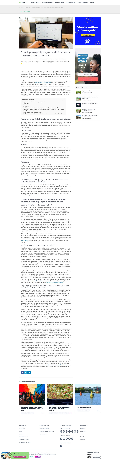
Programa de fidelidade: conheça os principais (34, 102)
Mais (43, 413)
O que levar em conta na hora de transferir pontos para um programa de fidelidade (43, 109)
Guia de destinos (86, 410)
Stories (92, 2)
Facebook (82, 428)
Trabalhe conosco (23, 436)
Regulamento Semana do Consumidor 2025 (88, 110)
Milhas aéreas (63, 59)
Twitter (82, 434)
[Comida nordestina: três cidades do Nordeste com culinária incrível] (60, 394)
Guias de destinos (35, 2)
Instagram (82, 431)
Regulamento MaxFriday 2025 (89, 103)
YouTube (82, 439)
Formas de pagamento (66, 425)
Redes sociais (83, 425)
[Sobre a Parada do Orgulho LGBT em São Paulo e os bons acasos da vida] (32, 394)
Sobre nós (22, 428)
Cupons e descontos (83, 2)
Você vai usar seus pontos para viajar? (33, 112)
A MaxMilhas (22, 425)
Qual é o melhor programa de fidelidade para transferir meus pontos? (40, 107)
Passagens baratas (47, 2)
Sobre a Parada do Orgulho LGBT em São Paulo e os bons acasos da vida (32, 408)
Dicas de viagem (59, 2)
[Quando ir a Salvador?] (88, 394)
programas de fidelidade (43, 82)
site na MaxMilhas (37, 281)
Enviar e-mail (87, 79)
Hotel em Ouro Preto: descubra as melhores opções (90, 116)
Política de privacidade (24, 442)
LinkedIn (82, 436)
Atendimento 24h (44, 425)
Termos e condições (24, 439)
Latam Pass (27, 103)
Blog (22, 7)
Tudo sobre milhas (70, 2)
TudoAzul (27, 106)
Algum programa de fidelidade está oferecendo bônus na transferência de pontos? (44, 113)
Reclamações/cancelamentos (47, 431)
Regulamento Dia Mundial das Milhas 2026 (90, 97)
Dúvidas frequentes (44, 428)
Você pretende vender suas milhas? (33, 110)
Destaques (27, 7)
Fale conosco (43, 434)
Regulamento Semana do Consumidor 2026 (88, 91)
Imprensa (21, 434)
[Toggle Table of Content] (62, 100)
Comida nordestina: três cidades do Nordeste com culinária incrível (59, 408)
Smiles (26, 104)
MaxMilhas (24, 240)
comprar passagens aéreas (54, 282)
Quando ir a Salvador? (84, 407)
